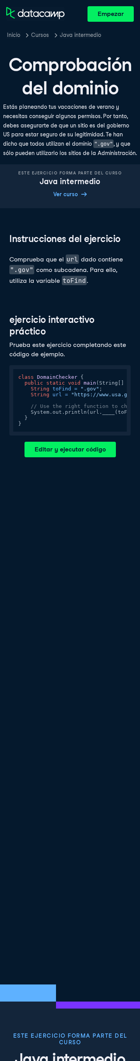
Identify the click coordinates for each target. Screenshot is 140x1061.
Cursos (40, 35)
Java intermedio (80, 35)
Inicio (13, 35)
